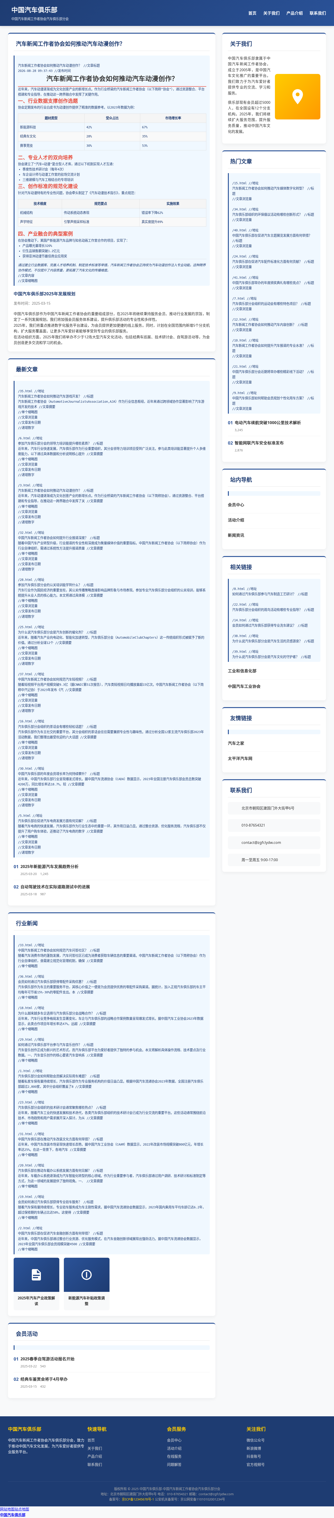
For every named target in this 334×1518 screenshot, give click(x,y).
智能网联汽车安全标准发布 (259, 442)
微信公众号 (256, 1440)
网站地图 (7, 1509)
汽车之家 (236, 743)
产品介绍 (295, 13)
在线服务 (174, 1456)
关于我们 (271, 13)
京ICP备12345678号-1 (138, 1499)
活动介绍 (236, 520)
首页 (252, 13)
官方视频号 (256, 1464)
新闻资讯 (236, 535)
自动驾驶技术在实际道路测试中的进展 (55, 886)
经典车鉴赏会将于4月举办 (44, 1379)
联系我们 (318, 13)
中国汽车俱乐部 (12, 1514)
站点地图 (22, 1509)
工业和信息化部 (242, 670)
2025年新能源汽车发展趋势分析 (49, 866)
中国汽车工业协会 (244, 686)
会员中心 (236, 504)
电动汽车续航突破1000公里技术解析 (268, 422)
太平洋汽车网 (240, 758)
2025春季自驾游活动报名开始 (47, 1358)
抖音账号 (254, 1456)
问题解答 (174, 1464)
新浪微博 (254, 1448)
